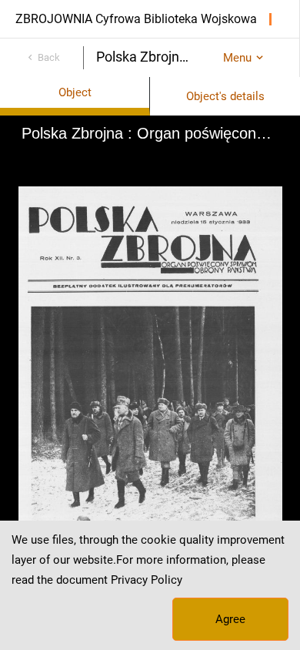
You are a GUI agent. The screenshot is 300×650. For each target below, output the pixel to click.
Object (75, 92)
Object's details (225, 96)
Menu (237, 58)
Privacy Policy (146, 580)
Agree (230, 619)
